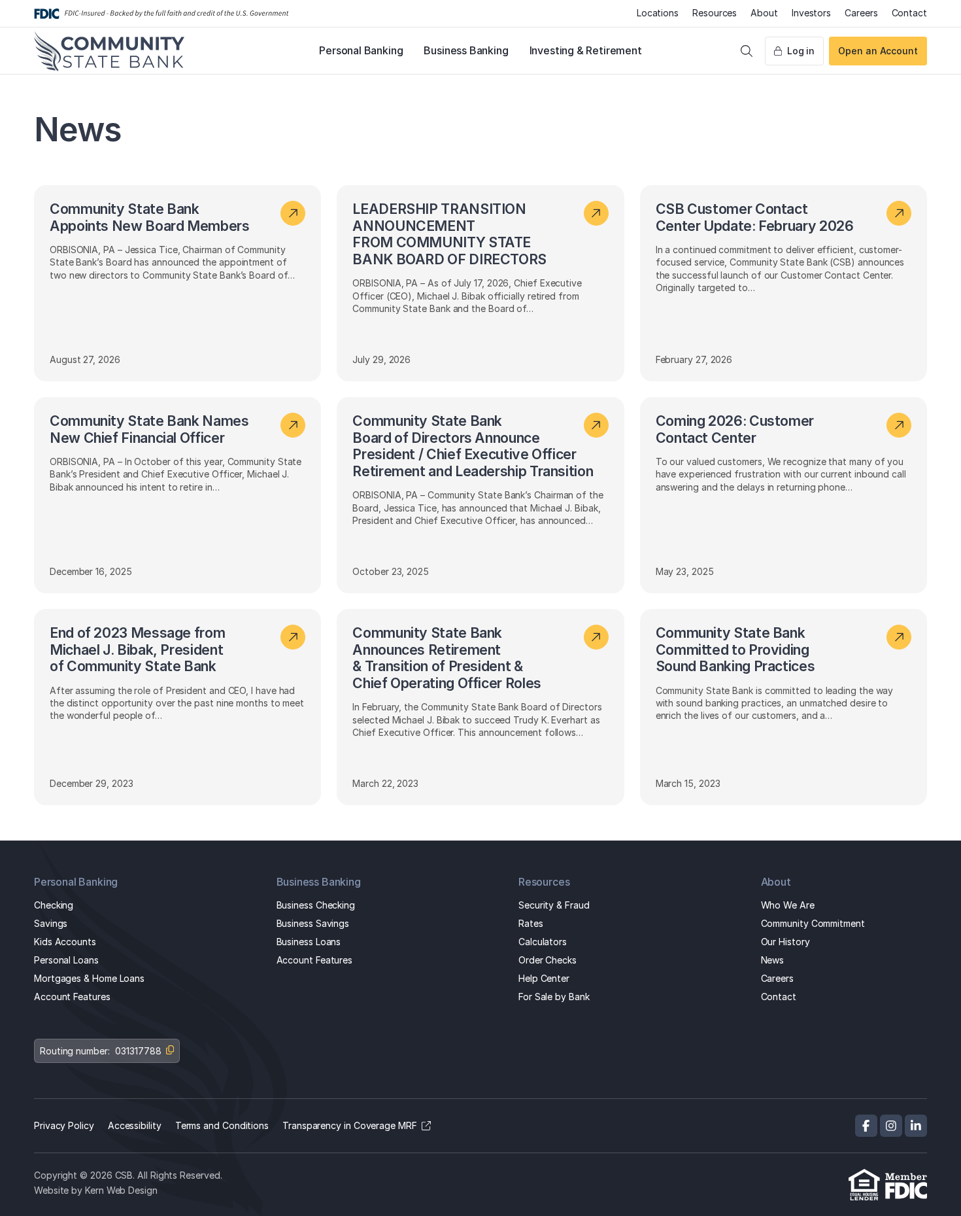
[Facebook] (866, 1126)
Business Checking (316, 905)
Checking (53, 905)
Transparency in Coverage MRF (349, 1125)
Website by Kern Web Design (96, 1190)
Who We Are (788, 905)
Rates (530, 923)
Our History (785, 941)
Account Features (72, 996)
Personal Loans (66, 959)
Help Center (543, 978)
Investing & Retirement (586, 50)
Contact (909, 12)
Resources (714, 12)
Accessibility (134, 1125)
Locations (658, 12)
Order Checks (547, 959)
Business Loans (309, 941)
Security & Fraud (554, 905)
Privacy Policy (64, 1125)
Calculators (542, 941)
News (772, 959)
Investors (811, 12)
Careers (861, 12)
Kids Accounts (65, 941)
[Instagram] (891, 1126)
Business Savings (313, 923)
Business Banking (466, 50)
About (764, 12)
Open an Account (878, 50)
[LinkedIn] (916, 1126)
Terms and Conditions (222, 1125)
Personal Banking (361, 50)
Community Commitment (813, 923)
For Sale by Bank (554, 996)
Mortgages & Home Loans (89, 978)
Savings (50, 923)
